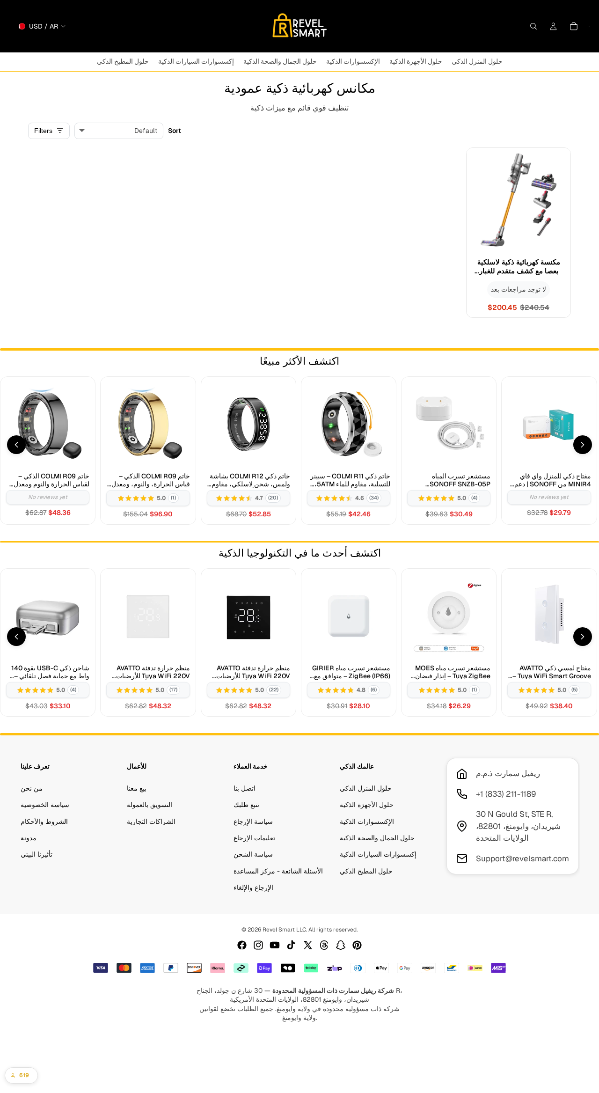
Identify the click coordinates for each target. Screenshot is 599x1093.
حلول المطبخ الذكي (366, 871)
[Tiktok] (291, 945)
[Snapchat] (340, 945)
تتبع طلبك (246, 805)
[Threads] (324, 945)
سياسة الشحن (253, 855)
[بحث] (533, 26)
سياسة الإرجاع (253, 821)
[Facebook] (242, 945)
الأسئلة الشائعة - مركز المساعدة (278, 871)
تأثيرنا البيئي (36, 855)
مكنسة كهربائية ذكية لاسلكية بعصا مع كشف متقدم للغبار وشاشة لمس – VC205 (518, 266)
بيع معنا (136, 788)
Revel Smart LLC (284, 929)
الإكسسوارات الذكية (367, 821)
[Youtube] (274, 945)
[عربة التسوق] (573, 26)
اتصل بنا (245, 788)
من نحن (32, 788)
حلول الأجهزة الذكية (367, 805)
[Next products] (582, 444)
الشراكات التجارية (151, 821)
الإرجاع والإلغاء (253, 888)
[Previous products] (16, 444)
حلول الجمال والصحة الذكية (377, 838)
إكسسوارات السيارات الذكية (378, 855)
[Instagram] (258, 945)
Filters (43, 130)
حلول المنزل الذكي (366, 788)
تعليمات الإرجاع (254, 838)
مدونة (29, 838)
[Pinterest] (357, 945)
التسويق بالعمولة (149, 805)
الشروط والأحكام (44, 821)
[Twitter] (308, 945)
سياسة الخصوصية (45, 805)
